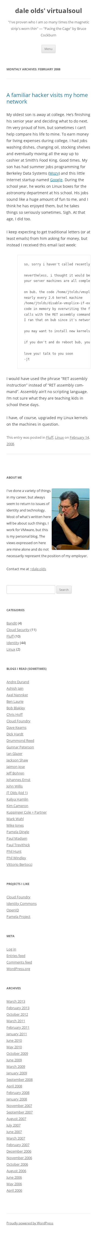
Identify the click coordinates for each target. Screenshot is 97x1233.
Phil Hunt (14, 851)
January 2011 (16, 1033)
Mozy (54, 173)
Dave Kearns (16, 727)
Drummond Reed (20, 740)
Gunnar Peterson (20, 747)
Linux (59, 437)
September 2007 (19, 1112)
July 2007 (13, 1125)
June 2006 (14, 1177)
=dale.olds (38, 568)
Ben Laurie (14, 701)
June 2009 (14, 1060)
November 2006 (19, 1157)
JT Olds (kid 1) (17, 792)
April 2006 (14, 1190)
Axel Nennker (17, 694)
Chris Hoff (14, 714)
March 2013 (15, 1001)
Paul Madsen (16, 838)
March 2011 (15, 1020)
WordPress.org (18, 968)
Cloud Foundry (18, 721)
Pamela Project (18, 916)
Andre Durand (17, 681)
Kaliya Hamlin (17, 799)
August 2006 (16, 1170)
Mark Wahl (15, 818)
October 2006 (17, 1164)
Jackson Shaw (17, 760)
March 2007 (15, 1138)
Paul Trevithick (18, 844)
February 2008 (17, 1092)
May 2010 (14, 1046)
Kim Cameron (17, 805)
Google (56, 179)
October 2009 (17, 1053)
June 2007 (14, 1131)
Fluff (49, 437)
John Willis (14, 786)
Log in (11, 949)
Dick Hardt (14, 734)
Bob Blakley (15, 707)
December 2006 (18, 1151)
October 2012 (17, 1014)
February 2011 (17, 1027)
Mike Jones (15, 825)
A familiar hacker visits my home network (47, 98)
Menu (48, 49)
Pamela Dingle (17, 831)
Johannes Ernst (18, 779)
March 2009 (15, 1066)
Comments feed (19, 962)
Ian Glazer (14, 753)
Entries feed (15, 955)
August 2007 (16, 1118)
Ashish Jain (14, 688)
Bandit (11, 623)
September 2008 (19, 1079)
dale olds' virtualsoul (48, 11)
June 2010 (14, 1040)
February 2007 (17, 1144)
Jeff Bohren (15, 773)
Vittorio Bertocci (19, 864)
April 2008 (14, 1086)
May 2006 (14, 1183)
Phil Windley (16, 857)
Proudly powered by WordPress (29, 1223)
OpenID (12, 910)
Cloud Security (18, 629)
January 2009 (16, 1073)
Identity (12, 642)
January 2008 (16, 1099)
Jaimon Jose (15, 766)
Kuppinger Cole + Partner (26, 812)
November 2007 (19, 1105)
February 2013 (17, 1007)
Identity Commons (21, 903)
